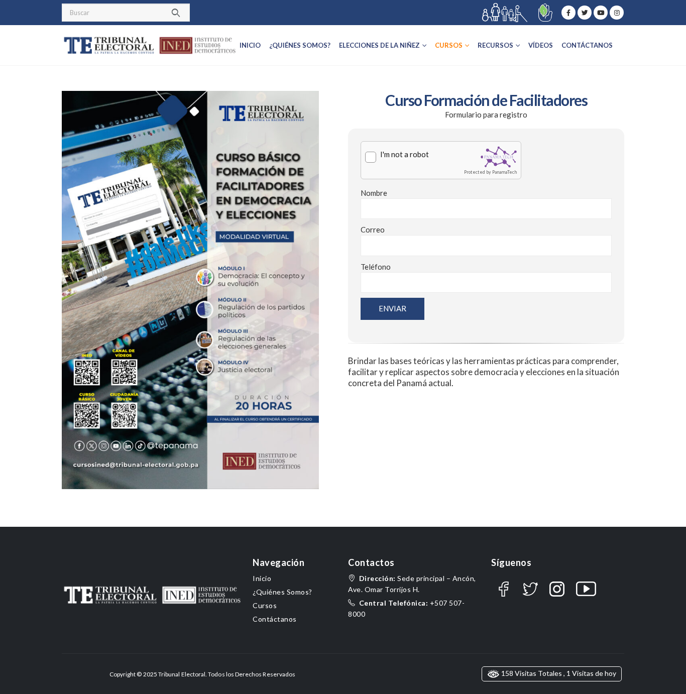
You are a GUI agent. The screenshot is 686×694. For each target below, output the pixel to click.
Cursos (265, 605)
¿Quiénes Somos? (299, 45)
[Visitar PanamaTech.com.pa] (499, 157)
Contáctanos (587, 45)
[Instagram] (617, 13)
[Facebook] (568, 13)
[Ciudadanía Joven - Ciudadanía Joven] (150, 45)
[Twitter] (585, 13)
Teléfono (376, 266)
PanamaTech (504, 172)
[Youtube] (601, 13)
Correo (373, 229)
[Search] (176, 12)
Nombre (374, 192)
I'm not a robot (404, 154)
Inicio (250, 45)
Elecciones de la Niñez (379, 45)
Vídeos (540, 45)
